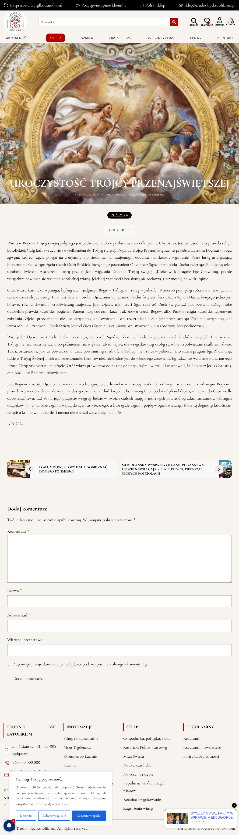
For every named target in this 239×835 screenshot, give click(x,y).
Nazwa (14, 590)
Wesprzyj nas (161, 38)
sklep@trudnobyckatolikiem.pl (209, 5)
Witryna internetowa (24, 639)
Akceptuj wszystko (89, 816)
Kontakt (225, 38)
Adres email (18, 615)
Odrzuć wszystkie (54, 816)
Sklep (55, 38)
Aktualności (18, 38)
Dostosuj (26, 816)
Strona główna (87, 194)
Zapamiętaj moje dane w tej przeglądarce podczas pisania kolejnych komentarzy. (80, 664)
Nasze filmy (120, 38)
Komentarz (18, 531)
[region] (60, 798)
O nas (195, 38)
